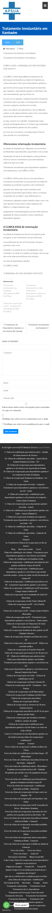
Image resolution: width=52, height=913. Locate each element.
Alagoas (26, 539)
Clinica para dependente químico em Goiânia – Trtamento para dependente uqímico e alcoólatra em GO (26, 662)
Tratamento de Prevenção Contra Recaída (26, 892)
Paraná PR (41, 866)
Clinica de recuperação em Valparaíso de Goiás (26, 623)
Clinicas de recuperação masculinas (26, 698)
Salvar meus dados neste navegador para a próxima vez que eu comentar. (25, 409)
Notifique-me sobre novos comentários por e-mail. (25, 419)
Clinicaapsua (10, 48)
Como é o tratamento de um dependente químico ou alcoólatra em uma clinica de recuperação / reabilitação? (26, 736)
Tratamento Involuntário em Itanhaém (10, 288)
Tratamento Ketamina (17, 899)
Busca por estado (25, 549)
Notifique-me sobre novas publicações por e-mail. (27, 424)
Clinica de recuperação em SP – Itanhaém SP (12, 304)
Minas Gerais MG (36, 857)
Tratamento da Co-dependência (26, 889)
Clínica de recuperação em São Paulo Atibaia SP (26, 601)
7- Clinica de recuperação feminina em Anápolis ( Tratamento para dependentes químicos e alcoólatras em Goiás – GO (26, 520)
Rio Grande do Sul (11, 882)
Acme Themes (44, 447)
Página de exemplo (14, 866)
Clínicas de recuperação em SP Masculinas (26, 691)
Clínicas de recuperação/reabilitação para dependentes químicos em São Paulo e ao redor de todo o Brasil (26, 727)
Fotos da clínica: (18, 850)
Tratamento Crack (37, 886)
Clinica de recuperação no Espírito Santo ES (26, 649)
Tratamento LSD (37, 899)
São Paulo (26, 882)
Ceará (38, 549)
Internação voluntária (17, 857)
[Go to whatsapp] (6, 905)
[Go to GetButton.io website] (6, 910)
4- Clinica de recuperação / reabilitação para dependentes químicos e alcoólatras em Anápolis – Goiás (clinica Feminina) (26, 497)
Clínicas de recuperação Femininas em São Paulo (26, 695)
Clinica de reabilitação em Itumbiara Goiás (26, 559)
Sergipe (36, 882)
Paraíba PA (29, 866)
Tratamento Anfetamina (17, 886)
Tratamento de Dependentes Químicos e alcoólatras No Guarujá (13, 327)
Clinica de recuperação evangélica (26, 627)
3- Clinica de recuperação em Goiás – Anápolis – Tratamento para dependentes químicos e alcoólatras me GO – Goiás (26, 487)
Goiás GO (34, 853)
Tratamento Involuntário (36, 895)
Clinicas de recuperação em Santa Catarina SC (26, 682)
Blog (21, 48)
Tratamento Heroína (14, 895)
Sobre (45, 882)
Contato (21, 743)
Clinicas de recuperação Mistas (26, 701)
